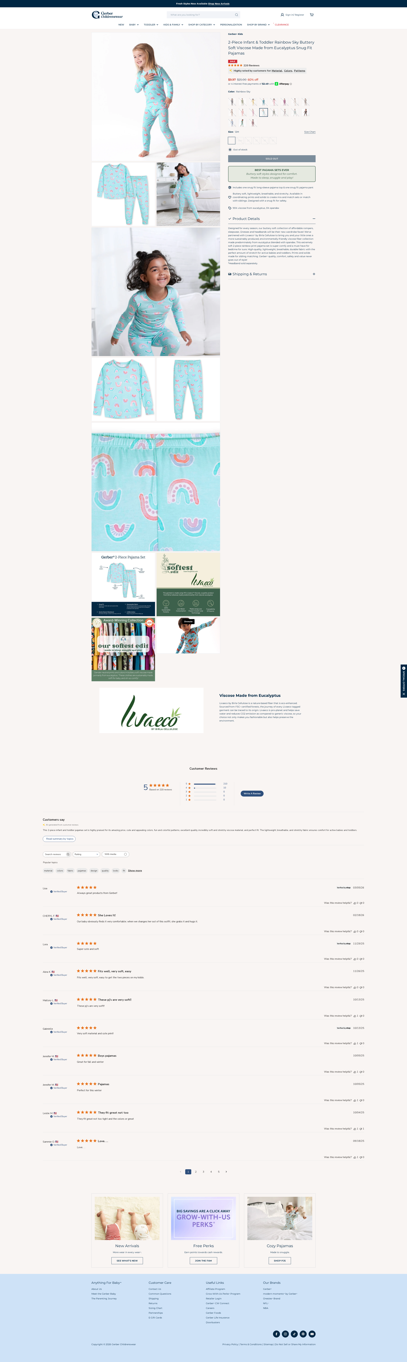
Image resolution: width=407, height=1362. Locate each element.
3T (257, 141)
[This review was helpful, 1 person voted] (355, 1016)
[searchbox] (54, 854)
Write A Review (252, 793)
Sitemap (268, 1344)
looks (115, 870)
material (48, 870)
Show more (135, 870)
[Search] (237, 14)
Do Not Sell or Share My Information (295, 1344)
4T (266, 141)
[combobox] (203, 14)
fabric (70, 870)
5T (274, 141)
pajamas (82, 870)
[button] (404, 681)
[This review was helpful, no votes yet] (355, 903)
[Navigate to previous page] (181, 1171)
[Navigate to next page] (226, 1171)
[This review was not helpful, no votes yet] (361, 903)
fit (124, 870)
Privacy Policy (230, 1344)
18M (241, 141)
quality (105, 870)
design (94, 870)
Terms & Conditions (251, 1344)
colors (60, 870)
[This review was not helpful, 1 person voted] (361, 1128)
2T (249, 141)
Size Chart (310, 131)
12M (232, 141)
